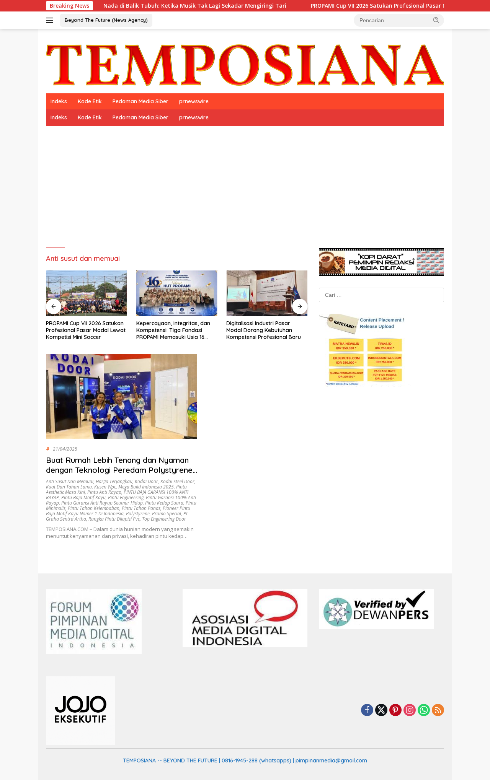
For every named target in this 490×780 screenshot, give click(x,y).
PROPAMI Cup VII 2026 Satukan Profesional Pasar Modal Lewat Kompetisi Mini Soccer (86, 330)
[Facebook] (367, 710)
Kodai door (146, 481)
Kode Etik (90, 101)
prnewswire (194, 101)
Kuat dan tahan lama (69, 487)
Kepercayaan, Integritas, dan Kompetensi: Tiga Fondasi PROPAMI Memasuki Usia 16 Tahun (173, 330)
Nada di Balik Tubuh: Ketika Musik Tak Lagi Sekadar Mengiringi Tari (170, 5)
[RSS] (438, 710)
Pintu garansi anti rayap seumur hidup (102, 503)
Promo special (166, 513)
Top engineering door (164, 519)
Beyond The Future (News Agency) (106, 20)
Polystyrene (138, 513)
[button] (436, 20)
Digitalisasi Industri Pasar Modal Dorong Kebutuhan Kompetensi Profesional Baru (263, 330)
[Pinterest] (395, 710)
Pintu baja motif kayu (83, 497)
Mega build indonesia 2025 (146, 487)
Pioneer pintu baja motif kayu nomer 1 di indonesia (118, 511)
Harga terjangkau (114, 481)
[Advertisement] (245, 183)
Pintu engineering (126, 497)
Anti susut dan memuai (69, 481)
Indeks (59, 101)
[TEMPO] (245, 64)
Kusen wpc (105, 487)
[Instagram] (409, 710)
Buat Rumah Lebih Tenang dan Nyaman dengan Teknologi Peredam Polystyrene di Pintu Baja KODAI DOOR (119, 470)
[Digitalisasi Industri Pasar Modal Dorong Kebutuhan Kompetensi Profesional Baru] (266, 293)
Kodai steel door (177, 481)
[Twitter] (381, 710)
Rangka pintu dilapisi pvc (114, 519)
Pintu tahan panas (141, 508)
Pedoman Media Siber (140, 101)
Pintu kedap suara (164, 503)
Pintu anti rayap (104, 492)
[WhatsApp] (424, 710)
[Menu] (51, 20)
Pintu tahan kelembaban (93, 508)
